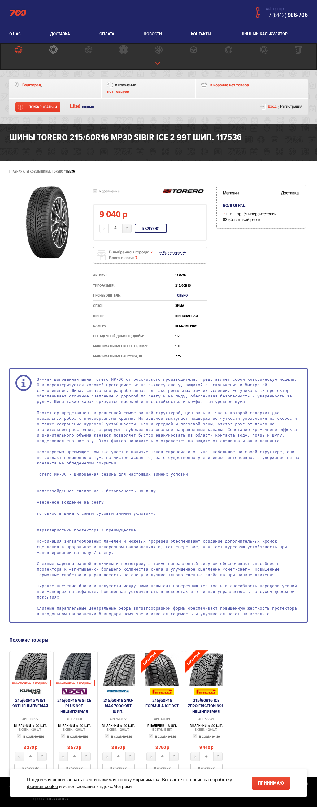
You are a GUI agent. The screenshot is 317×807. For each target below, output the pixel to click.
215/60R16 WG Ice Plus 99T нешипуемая (74, 705)
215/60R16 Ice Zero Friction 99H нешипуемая (206, 705)
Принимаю (271, 783)
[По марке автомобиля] (193, 50)
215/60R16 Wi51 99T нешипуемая (30, 703)
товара (229, 85)
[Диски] (88, 50)
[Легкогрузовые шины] (53, 50)
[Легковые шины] (18, 50)
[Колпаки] (158, 50)
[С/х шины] (263, 50)
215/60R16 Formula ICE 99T (162, 703)
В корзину (150, 228)
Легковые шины (37, 171)
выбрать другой (172, 252)
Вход (272, 106)
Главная (15, 171)
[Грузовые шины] (228, 50)
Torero (58, 171)
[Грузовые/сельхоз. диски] (123, 50)
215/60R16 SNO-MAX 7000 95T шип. (118, 705)
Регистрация (291, 106)
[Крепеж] (298, 50)
